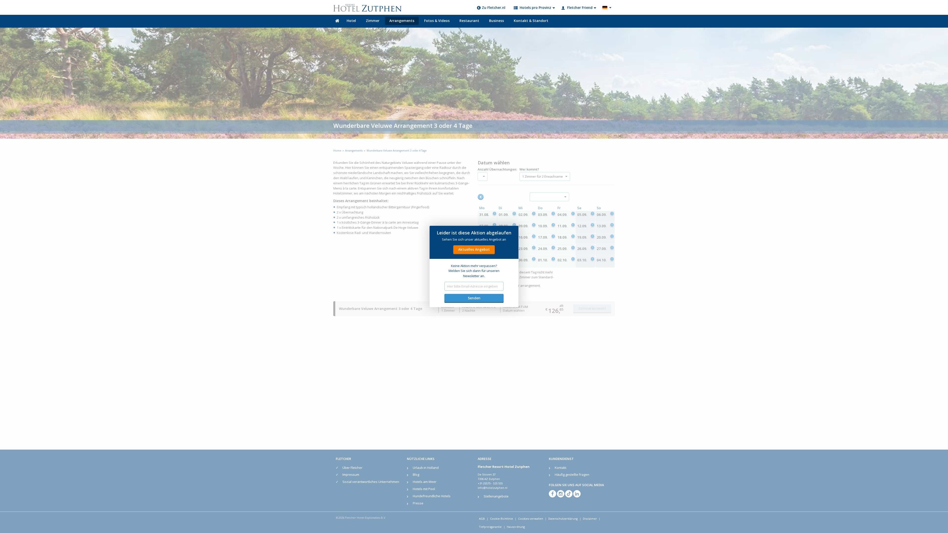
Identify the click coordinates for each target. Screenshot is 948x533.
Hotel (351, 20)
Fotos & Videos (437, 20)
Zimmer (372, 20)
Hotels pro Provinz (535, 7)
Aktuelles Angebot (474, 249)
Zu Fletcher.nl (493, 7)
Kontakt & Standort (531, 20)
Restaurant (469, 20)
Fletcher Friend (579, 7)
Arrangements (401, 20)
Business (496, 20)
